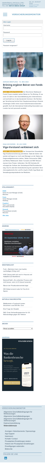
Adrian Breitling (10, 82)
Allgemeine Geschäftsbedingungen (17, 416)
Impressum (9, 436)
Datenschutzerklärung (12, 423)
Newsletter (34, 5)
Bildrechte (8, 449)
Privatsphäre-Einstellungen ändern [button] (18, 441)
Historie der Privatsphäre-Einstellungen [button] (19, 444)
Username (6, 25)
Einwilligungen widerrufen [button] (14, 446)
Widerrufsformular (10, 426)
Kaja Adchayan (9, 144)
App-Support (9, 434)
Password (6, 32)
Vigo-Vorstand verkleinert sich (21, 147)
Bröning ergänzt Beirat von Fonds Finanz (22, 86)
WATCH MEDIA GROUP (17, 6)
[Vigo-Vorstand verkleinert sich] (23, 127)
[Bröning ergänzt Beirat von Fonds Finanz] (23, 64)
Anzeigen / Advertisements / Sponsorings (20, 431)
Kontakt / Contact (11, 439)
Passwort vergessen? (10, 45)
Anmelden (33, 6)
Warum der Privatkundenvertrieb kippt (15, 285)
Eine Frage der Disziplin (11, 309)
